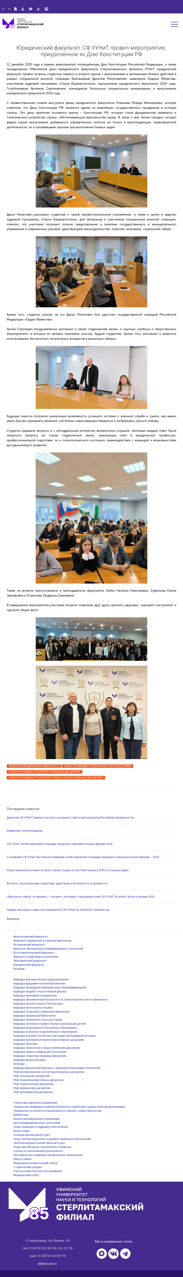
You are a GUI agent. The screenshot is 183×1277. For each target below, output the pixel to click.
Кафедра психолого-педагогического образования (45, 1031)
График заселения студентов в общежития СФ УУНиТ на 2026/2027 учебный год (58, 909)
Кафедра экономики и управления (35, 995)
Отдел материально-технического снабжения (42, 1147)
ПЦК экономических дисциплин (33, 1092)
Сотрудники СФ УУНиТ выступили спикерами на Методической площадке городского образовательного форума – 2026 (83, 857)
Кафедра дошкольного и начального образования (45, 1027)
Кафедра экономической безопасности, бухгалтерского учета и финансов (60, 999)
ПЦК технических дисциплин (31, 1076)
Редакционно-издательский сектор (35, 1163)
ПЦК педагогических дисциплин (33, 1084)
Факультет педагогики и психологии (35, 956)
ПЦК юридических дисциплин (32, 1088)
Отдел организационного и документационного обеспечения (52, 1139)
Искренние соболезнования (24, 830)
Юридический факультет (29, 964)
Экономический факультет (30, 960)
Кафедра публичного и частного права (37, 1019)
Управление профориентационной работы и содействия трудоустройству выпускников (69, 1106)
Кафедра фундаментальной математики (39, 983)
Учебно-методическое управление (35, 1102)
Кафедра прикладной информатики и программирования (49, 987)
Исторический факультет (29, 944)
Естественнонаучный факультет (33, 952)
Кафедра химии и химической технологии (39, 1051)
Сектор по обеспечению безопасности (38, 1151)
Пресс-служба (22, 1159)
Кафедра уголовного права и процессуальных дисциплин (49, 1023)
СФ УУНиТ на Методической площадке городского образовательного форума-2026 (59, 844)
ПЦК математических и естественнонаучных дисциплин (49, 1072)
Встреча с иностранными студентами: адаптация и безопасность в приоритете (57, 883)
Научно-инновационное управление (36, 1118)
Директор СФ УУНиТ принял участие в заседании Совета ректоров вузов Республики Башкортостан (70, 817)
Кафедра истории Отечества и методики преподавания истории (54, 1035)
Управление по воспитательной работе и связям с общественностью (57, 1110)
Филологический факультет (30, 936)
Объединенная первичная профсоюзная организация (48, 1155)
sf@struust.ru (47, 1263)
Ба (9, 9)
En (3, 9)
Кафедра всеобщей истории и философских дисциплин (48, 1039)
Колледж (19, 968)
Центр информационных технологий (36, 1122)
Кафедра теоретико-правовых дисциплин (40, 1055)
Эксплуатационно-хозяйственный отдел (39, 1143)
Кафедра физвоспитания (29, 1059)
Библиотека (20, 1114)
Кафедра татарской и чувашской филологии (41, 1011)
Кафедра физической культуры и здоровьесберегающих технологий (56, 1068)
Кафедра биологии (25, 1043)
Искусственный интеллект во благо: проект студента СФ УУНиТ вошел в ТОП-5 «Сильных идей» (68, 870)
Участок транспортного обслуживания (37, 1171)
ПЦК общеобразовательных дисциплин (38, 1080)
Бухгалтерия (21, 1131)
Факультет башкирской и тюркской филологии (42, 940)
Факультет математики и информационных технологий (48, 948)
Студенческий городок (27, 1167)
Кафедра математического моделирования (41, 979)
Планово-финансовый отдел (31, 1135)
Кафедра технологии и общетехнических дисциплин (46, 1047)
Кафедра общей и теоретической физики (39, 991)
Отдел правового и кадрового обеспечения (40, 1126)
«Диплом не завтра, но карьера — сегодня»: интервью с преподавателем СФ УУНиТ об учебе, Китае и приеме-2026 (81, 896)
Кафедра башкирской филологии (34, 1015)
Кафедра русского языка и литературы (38, 1003)
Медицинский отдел (26, 1175)
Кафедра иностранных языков (32, 1007)
